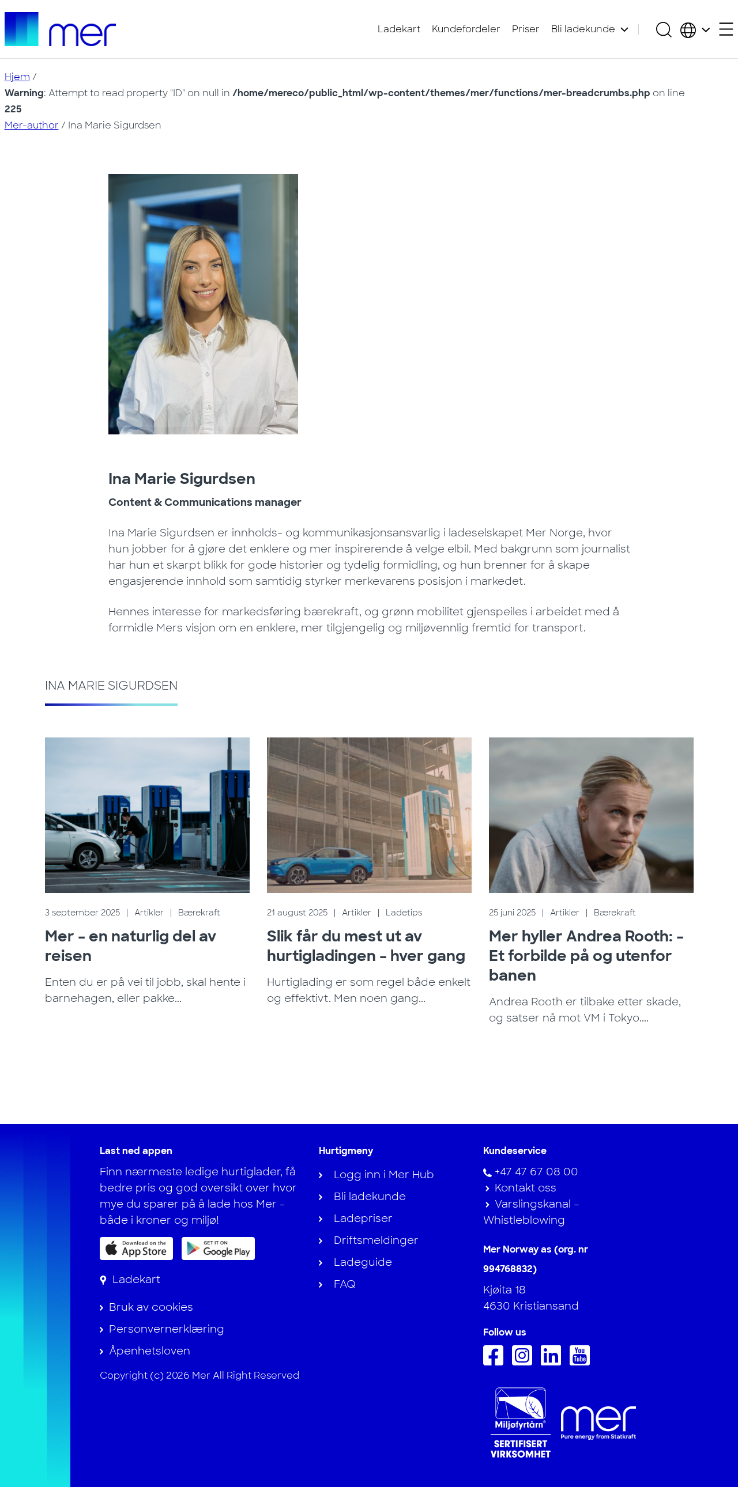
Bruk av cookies (151, 1307)
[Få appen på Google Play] (218, 1248)
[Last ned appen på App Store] (136, 1248)
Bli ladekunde (583, 29)
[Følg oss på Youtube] (583, 1362)
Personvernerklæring (166, 1329)
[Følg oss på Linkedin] (554, 1362)
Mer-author (32, 125)
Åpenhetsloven (149, 1351)
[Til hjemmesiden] (60, 29)
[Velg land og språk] (695, 29)
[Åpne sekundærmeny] (726, 29)
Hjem (17, 77)
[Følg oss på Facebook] (496, 1362)
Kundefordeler (466, 29)
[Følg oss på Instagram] (525, 1362)
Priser (526, 29)
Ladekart (399, 29)
